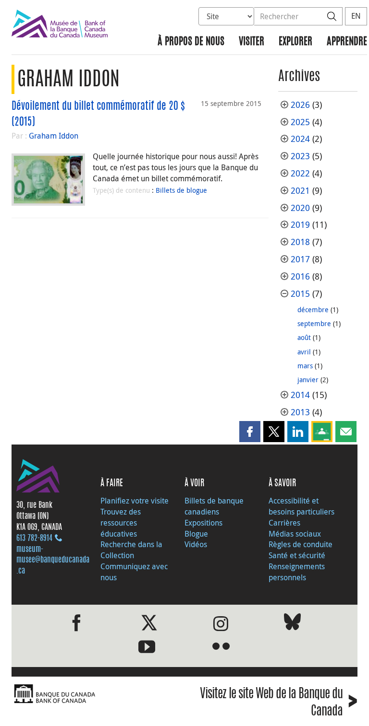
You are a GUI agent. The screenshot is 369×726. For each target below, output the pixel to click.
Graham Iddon (53, 135)
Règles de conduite (300, 544)
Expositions (203, 522)
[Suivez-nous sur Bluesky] (292, 623)
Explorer (295, 42)
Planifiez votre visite (134, 500)
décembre (313, 309)
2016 (300, 276)
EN (356, 16)
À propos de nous (191, 42)
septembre (314, 323)
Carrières (284, 522)
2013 (300, 412)
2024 (300, 138)
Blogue (196, 533)
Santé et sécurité (297, 555)
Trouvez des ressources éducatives (120, 522)
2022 (300, 173)
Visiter (251, 42)
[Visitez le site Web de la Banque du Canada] (96, 694)
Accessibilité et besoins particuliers (301, 506)
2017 (300, 259)
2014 (300, 394)
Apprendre (347, 42)
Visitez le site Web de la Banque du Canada (278, 703)
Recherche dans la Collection (131, 550)
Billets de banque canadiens (214, 506)
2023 (300, 156)
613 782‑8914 (34, 538)
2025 (300, 122)
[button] (249, 431)
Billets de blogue (181, 190)
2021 (300, 190)
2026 (300, 104)
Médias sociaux (295, 533)
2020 (300, 207)
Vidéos (195, 544)
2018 (300, 241)
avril (304, 351)
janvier (308, 379)
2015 (300, 293)
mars (305, 365)
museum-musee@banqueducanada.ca (52, 560)
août (304, 337)
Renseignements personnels (297, 572)
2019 (300, 224)
